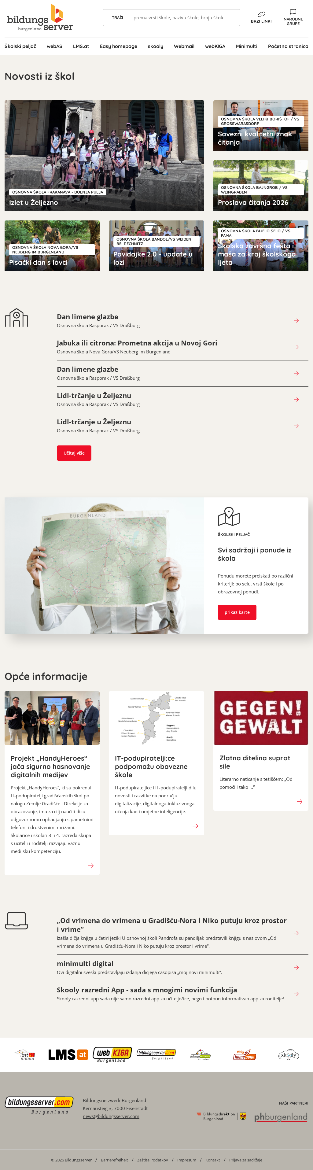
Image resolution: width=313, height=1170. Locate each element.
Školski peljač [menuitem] (20, 46)
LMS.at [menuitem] (81, 46)
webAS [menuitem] (54, 46)
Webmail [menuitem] (184, 46)
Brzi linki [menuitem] (261, 21)
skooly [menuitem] (155, 46)
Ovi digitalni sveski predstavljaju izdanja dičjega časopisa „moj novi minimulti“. (139, 967)
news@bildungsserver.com (111, 1116)
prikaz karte (237, 612)
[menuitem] (71, 1160)
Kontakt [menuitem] (212, 1160)
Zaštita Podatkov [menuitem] (152, 1160)
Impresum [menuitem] (186, 1160)
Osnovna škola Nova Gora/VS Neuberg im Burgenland (137, 347)
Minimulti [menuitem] (246, 46)
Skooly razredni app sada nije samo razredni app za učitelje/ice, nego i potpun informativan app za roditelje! (170, 994)
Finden (231, 17)
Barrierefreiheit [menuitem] (114, 1160)
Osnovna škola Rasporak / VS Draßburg (98, 320)
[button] (293, 17)
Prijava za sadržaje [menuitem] (245, 1160)
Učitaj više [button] (74, 453)
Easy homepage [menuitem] (118, 46)
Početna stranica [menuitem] (288, 46)
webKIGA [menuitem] (215, 46)
